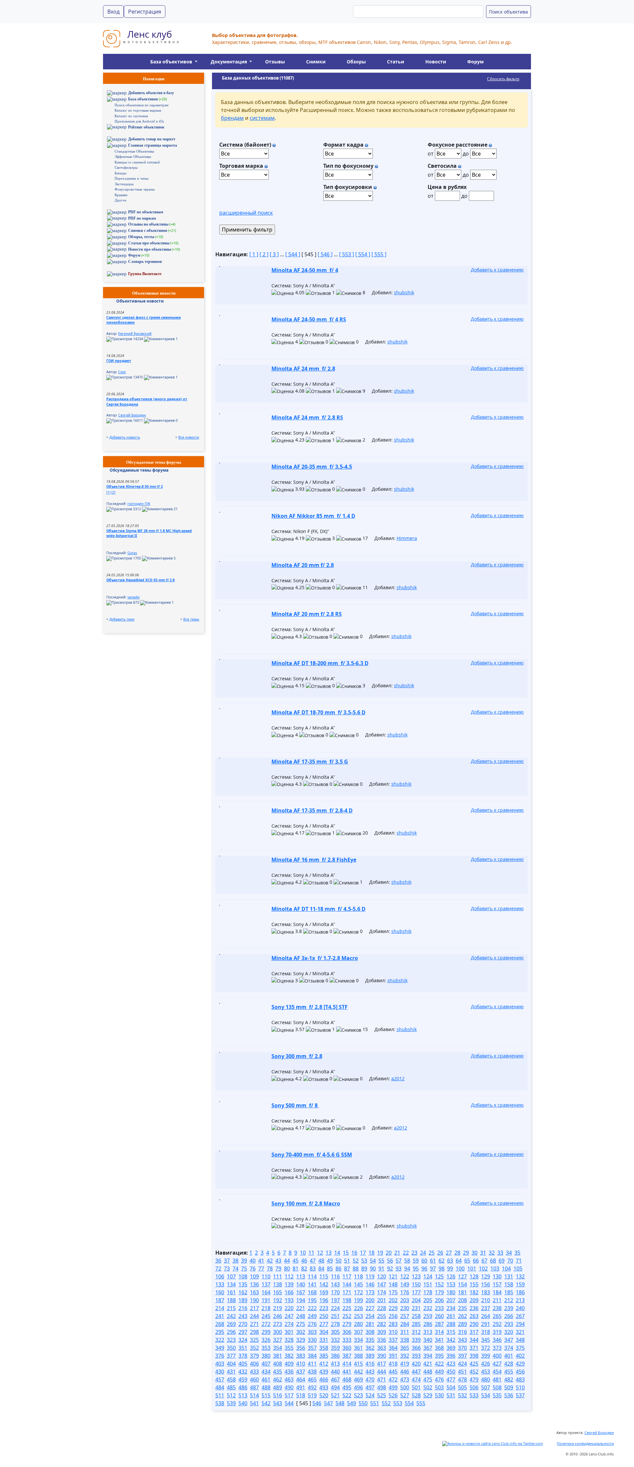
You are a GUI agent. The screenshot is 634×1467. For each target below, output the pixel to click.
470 (370, 1379)
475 (427, 1379)
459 (242, 1379)
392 (404, 1355)
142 (323, 1284)
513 (242, 1395)
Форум (475, 61)
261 (450, 1316)
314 (439, 1332)
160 (219, 1292)
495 (346, 1387)
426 (485, 1363)
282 (381, 1324)
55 (381, 1260)
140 (300, 1284)
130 (497, 1276)
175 (393, 1292)
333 (346, 1339)
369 (450, 1347)
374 (508, 1347)
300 (277, 1332)
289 (462, 1324)
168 (312, 1292)
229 (393, 1308)
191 (266, 1300)
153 (450, 1284)
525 (381, 1395)
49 (330, 1260)
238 (497, 1308)
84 (321, 1268)
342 (450, 1339)
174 (381, 1292)
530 (439, 1395)
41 (261, 1260)
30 (474, 1252)
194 (300, 1300)
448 (427, 1371)
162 (242, 1292)
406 (254, 1363)
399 (485, 1355)
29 (466, 1252)
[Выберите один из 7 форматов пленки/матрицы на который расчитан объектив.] (366, 145)
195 (312, 1300)
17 (363, 1252)
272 (266, 1324)
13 (329, 1252)
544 (289, 1403)
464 (300, 1379)
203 (404, 1300)
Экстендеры (124, 184)
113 (300, 1276)
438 (312, 1371)
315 (450, 1332)
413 (335, 1363)
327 (277, 1339)
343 (462, 1339)
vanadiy (133, 597)
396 (450, 1355)
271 (254, 1324)
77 (261, 1268)
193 (289, 1300)
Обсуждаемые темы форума (139, 470)
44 (287, 1260)
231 (416, 1308)
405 (242, 1363)
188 (231, 1300)
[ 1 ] (253, 254)
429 (520, 1363)
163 (254, 1292)
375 (520, 1347)
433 (254, 1371)
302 (300, 1332)
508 (497, 1387)
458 (231, 1379)
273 (277, 1324)
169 (323, 1292)
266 (508, 1316)
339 (416, 1339)
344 (474, 1339)
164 (266, 1292)
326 (266, 1339)
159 (520, 1284)
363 (381, 1347)
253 (358, 1316)
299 (266, 1332)
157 (497, 1284)
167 (300, 1292)
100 (460, 1268)
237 (485, 1308)
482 (508, 1379)
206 (439, 1300)
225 (346, 1308)
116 (335, 1276)
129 (485, 1276)
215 (231, 1308)
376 (219, 1355)
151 (427, 1284)
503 (439, 1387)
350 (231, 1347)
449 (439, 1371)
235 (462, 1308)
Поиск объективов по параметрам (141, 105)
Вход (113, 11)
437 (300, 1371)
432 (242, 1371)
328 (289, 1339)
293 (508, 1324)
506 (474, 1387)
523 (358, 1395)
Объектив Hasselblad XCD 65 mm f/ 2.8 (140, 580)
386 (335, 1355)
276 (312, 1324)
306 (346, 1332)
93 (399, 1268)
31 (483, 1252)
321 (520, 1332)
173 (370, 1292)
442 (358, 1371)
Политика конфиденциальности (585, 1443)
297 (242, 1332)
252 (346, 1316)
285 (416, 1324)
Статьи (395, 61)
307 (358, 1332)
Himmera (407, 538)
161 (231, 1292)
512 (231, 1395)
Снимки (316, 61)
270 (242, 1324)
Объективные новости (140, 301)
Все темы (191, 619)
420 (416, 1363)
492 (312, 1387)
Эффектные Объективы (133, 157)
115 (323, 1276)
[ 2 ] (264, 254)
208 (462, 1300)
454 (497, 1371)
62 (441, 1260)
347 (508, 1339)
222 (312, 1308)
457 (219, 1379)
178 (427, 1292)
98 (441, 1268)
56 (390, 1260)
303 (312, 1332)
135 (242, 1284)
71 (519, 1260)
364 (393, 1347)
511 (219, 1395)
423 (450, 1363)
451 (462, 1371)
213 (520, 1300)
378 (242, 1355)
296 (231, 1332)
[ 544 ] (292, 254)
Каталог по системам (131, 116)
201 (381, 1300)
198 (346, 1300)
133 (219, 1284)
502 (427, 1387)
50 (338, 1260)
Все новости (188, 437)
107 (231, 1276)
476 (439, 1379)
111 (277, 1276)
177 (416, 1292)
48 (321, 1260)
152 (439, 1284)
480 (485, 1379)
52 (356, 1260)
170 (335, 1292)
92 (390, 1268)
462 (277, 1379)
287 (439, 1324)
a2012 (398, 1078)
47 (313, 1260)
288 (450, 1324)
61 (433, 1260)
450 (450, 1371)
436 (289, 1371)
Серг (122, 372)
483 (520, 1379)
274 (289, 1324)
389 (370, 1355)
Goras (132, 553)
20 (389, 1252)
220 (289, 1308)
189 (242, 1300)
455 (508, 1371)
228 (381, 1308)
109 (254, 1276)
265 (497, 1316)
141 (312, 1284)
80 (287, 1268)
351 (242, 1347)
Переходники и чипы (131, 178)
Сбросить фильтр (503, 78)
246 (277, 1316)
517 (289, 1395)
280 (358, 1324)
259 (427, 1316)
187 (219, 1300)
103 (494, 1268)
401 (508, 1355)
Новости (435, 61)
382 (289, 1355)
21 (397, 1252)
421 (427, 1363)
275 (300, 1324)
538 (219, 1403)
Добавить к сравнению (497, 270)
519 (312, 1395)
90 (373, 1268)
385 (323, 1355)
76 (253, 1268)
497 (370, 1387)
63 (450, 1260)
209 (474, 1300)
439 (323, 1371)
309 (381, 1332)
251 (335, 1316)
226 (358, 1308)
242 (231, 1316)
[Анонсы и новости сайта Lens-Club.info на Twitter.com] (492, 1443)
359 (335, 1347)
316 (462, 1332)
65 (467, 1260)
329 (300, 1339)
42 (270, 1260)
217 (254, 1308)
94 (407, 1268)
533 (474, 1395)
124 (427, 1276)
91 (381, 1268)
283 (393, 1324)
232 (427, 1308)
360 (346, 1347)
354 (277, 1347)
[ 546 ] (325, 254)
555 (420, 1403)
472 (393, 1379)
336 (381, 1339)
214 (219, 1308)
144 (346, 1284)
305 (335, 1332)
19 (380, 1252)
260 (439, 1316)
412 (323, 1363)
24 (423, 1252)
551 (374, 1403)
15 (346, 1252)
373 (497, 1347)
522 (346, 1395)
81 (296, 1268)
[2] (113, 492)
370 (462, 1347)
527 (404, 1395)
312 (416, 1332)
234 (450, 1308)
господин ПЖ (138, 503)
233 (439, 1308)
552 (386, 1403)
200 (370, 1300)
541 (254, 1403)
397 (462, 1355)
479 (474, 1379)
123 (416, 1276)
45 (296, 1260)
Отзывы (275, 61)
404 (231, 1363)
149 (404, 1284)
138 (277, 1284)
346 (497, 1339)
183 (485, 1292)
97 (433, 1268)
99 (450, 1268)
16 (354, 1252)
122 (404, 1276)
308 (370, 1332)
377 (231, 1355)
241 (219, 1316)
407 (266, 1363)
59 (416, 1260)
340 (427, 1339)
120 (381, 1276)
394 (427, 1355)
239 (508, 1308)
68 (493, 1260)
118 (358, 1276)
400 (497, 1355)
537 (520, 1395)
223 (323, 1308)
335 (370, 1339)
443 (370, 1371)
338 (404, 1339)
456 (520, 1371)
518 (300, 1395)
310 (393, 1332)
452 (474, 1371)
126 (450, 1276)
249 (312, 1316)
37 (227, 1260)
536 (508, 1395)
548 (339, 1403)
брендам (232, 118)
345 (485, 1339)
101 (471, 1268)
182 (474, 1292)
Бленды (120, 173)
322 (219, 1339)
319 (497, 1332)
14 (337, 1252)
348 (520, 1339)
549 (351, 1403)
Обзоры (356, 61)
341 (439, 1339)
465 (312, 1379)
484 (219, 1387)
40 (253, 1260)
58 (407, 1260)
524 (370, 1395)
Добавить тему (121, 619)
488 (266, 1387)
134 (231, 1284)
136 (254, 1284)
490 (289, 1387)
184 (497, 1292)
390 (381, 1355)
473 (404, 1379)
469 (358, 1379)
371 (474, 1347)
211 (497, 1300)
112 (289, 1276)
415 (358, 1363)
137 (266, 1284)
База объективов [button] (172, 61)
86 (338, 1268)
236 (474, 1308)
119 (370, 1276)
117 (346, 1276)
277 (323, 1324)
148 (393, 1284)
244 (254, 1316)
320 (508, 1332)
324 (242, 1339)
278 (335, 1324)
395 (439, 1355)
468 (346, 1379)
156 (485, 1284)
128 (474, 1276)
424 (462, 1363)
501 (416, 1387)
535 (497, 1395)
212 (508, 1300)
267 (520, 1316)
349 (219, 1347)
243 (242, 1316)
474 (416, 1379)
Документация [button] (229, 61)
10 (303, 1252)
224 (335, 1308)
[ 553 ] (346, 254)
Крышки (121, 195)
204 (416, 1300)
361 (358, 1347)
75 (244, 1268)
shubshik (404, 292)
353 (266, 1347)
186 (520, 1292)
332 (335, 1339)
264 (485, 1316)
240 (520, 1308)
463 (289, 1379)
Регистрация (144, 11)
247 (289, 1316)
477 (450, 1379)
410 (300, 1363)
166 (289, 1292)
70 (510, 1260)
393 (416, 1355)
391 (393, 1355)
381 (277, 1355)
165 (277, 1292)
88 (356, 1268)
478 (462, 1379)
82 (304, 1268)
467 (335, 1379)
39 (244, 1260)
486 (242, 1387)
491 (300, 1387)
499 (393, 1387)
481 (497, 1379)
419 (404, 1363)
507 (485, 1387)
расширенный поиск (246, 212)
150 (416, 1284)
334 (358, 1339)
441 (346, 1371)
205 (427, 1300)
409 (289, 1363)
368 (439, 1347)
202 (393, 1300)
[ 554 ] (362, 254)
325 (254, 1339)
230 (404, 1308)
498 (381, 1387)
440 (335, 1371)
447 (416, 1371)
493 (323, 1387)
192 (277, 1300)
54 (373, 1260)
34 (509, 1252)
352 (254, 1347)
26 (440, 1252)
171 (346, 1292)
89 (364, 1268)
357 (312, 1347)
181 (462, 1292)
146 (370, 1284)
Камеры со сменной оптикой (137, 162)
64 (459, 1260)
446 (404, 1371)
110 (266, 1276)
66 (476, 1260)
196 (323, 1300)
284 (404, 1324)
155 (474, 1284)
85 (330, 1268)
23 (414, 1252)
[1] (108, 492)
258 (416, 1316)
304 (323, 1332)
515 (266, 1395)
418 (393, 1363)
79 (278, 1268)
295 (219, 1332)
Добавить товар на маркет (151, 139)
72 (218, 1268)
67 (484, 1260)
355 (289, 1347)
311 (404, 1332)
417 (381, 1363)
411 (312, 1363)
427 (497, 1363)
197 (335, 1300)
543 (277, 1403)
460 (254, 1379)
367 (427, 1347)
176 (404, 1292)
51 (347, 1260)
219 (277, 1308)
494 (335, 1387)
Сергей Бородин (132, 415)
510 (520, 1387)
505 (462, 1387)
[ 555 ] (378, 254)
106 (219, 1276)
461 (266, 1379)
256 (393, 1316)
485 (231, 1387)
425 (474, 1363)
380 (266, 1355)
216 (242, 1308)
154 (462, 1284)
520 (323, 1395)
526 (393, 1395)
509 (508, 1387)
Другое (120, 200)
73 (227, 1268)
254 (370, 1316)
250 (323, 1316)
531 (450, 1395)
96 (424, 1268)
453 (485, 1371)
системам (262, 118)
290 (474, 1324)
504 (450, 1387)
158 (508, 1284)
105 (517, 1268)
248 (300, 1316)
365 (404, 1347)
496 (358, 1387)
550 (363, 1403)
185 (508, 1292)
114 (312, 1276)
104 (506, 1268)
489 (277, 1387)
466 (323, 1379)
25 (432, 1252)
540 (242, 1403)
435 (277, 1371)
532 (462, 1395)
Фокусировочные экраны (135, 189)
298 (254, 1332)
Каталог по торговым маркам (138, 110)
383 (300, 1355)
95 (416, 1268)
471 (381, 1379)
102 (483, 1268)
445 (393, 1371)
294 (520, 1324)
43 (278, 1260)
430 (219, 1371)
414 (346, 1363)
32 (492, 1252)
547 (328, 1403)
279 (346, 1324)
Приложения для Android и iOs (139, 121)
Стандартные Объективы (134, 151)
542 (266, 1403)
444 (381, 1371)
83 (313, 1268)
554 (409, 1403)
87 (347, 1268)
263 (474, 1316)
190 (254, 1300)
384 (312, 1355)
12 (320, 1252)
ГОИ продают (118, 360)
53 (364, 1260)
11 (311, 1252)
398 (474, 1355)
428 (508, 1363)
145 (358, 1284)
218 (266, 1308)
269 (231, 1324)
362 (370, 1347)
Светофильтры (126, 167)
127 (462, 1276)
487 (254, 1387)
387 (346, 1355)
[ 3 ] (274, 254)
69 (502, 1260)
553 (397, 1403)
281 (370, 1324)
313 (427, 1332)
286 (427, 1324)
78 (270, 1268)
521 (335, 1395)
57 (399, 1260)
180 (450, 1292)
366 (416, 1347)
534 (485, 1395)
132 (520, 1276)
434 (266, 1371)
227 (370, 1308)
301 (289, 1332)
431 (231, 1371)
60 (424, 1260)
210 (485, 1300)
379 (254, 1355)
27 (449, 1252)
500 (404, 1387)
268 (219, 1324)
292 (497, 1324)
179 (439, 1292)
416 (370, 1363)
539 (231, 1403)
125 (439, 1276)
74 (235, 1268)
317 (474, 1332)
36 (218, 1260)
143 (335, 1284)
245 (266, 1316)
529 (427, 1395)
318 (485, 1332)
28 (457, 1252)
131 (508, 1276)
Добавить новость (124, 437)
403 (219, 1363)
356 (300, 1347)
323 (231, 1339)
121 (393, 1276)
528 (416, 1395)
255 (381, 1316)
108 (242, 1276)
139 (289, 1284)
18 (371, 1252)
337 (393, 1339)
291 (485, 1324)
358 (323, 1347)
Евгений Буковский (135, 333)
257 (404, 1316)
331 (323, 1339)
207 (450, 1300)
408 (277, 1363)
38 (235, 1260)
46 (304, 1260)
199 (358, 1300)
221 (300, 1308)
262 (462, 1316)
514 (254, 1395)
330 (312, 1339)
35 (517, 1252)
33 (500, 1252)
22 (406, 1252)
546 (316, 1403)
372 (485, 1347)
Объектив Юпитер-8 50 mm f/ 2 (134, 486)
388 (358, 1355)
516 (277, 1395)
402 (520, 1355)
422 (439, 1363)
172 (358, 1292)
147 (381, 1284)
